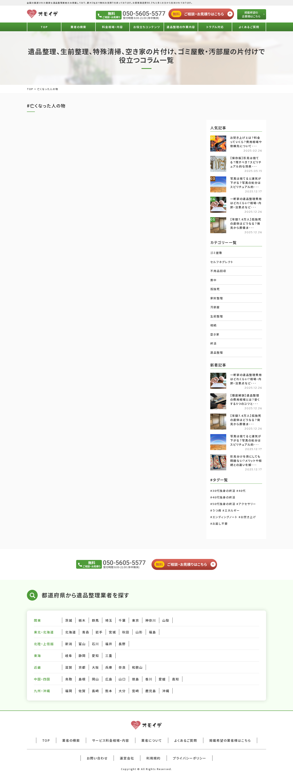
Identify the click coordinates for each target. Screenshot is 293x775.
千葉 (122, 620)
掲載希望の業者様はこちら (230, 740)
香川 (148, 679)
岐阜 (68, 655)
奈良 (122, 667)
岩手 (99, 632)
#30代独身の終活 (222, 491)
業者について (151, 740)
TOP (44, 27)
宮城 (112, 632)
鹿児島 (150, 690)
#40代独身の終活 (222, 497)
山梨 (165, 620)
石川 (95, 643)
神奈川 (150, 620)
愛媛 (162, 679)
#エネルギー (231, 510)
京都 (82, 667)
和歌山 (137, 667)
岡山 (95, 679)
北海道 (70, 632)
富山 (82, 643)
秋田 (125, 632)
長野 (122, 643)
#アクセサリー (246, 504)
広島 (108, 679)
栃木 (82, 620)
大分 (122, 690)
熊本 (108, 690)
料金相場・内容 (112, 27)
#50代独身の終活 (222, 504)
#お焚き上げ (247, 517)
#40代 (241, 491)
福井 (108, 643)
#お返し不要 (219, 523)
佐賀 (82, 690)
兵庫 (108, 667)
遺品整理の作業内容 (181, 27)
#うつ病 (215, 510)
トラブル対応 (215, 27)
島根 (82, 679)
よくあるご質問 (249, 27)
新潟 (68, 643)
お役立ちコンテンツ (146, 27)
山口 (122, 679)
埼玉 (108, 620)
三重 (108, 655)
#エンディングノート (224, 517)
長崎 (95, 690)
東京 (135, 620)
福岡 (68, 690)
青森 (85, 632)
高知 (175, 679)
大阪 (95, 667)
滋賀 (68, 667)
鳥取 (68, 679)
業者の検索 (78, 27)
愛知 (95, 655)
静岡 (82, 655)
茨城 (68, 620)
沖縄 (165, 690)
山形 (139, 632)
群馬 (95, 620)
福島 (152, 632)
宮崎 (135, 690)
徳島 (135, 679)
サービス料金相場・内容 (110, 740)
